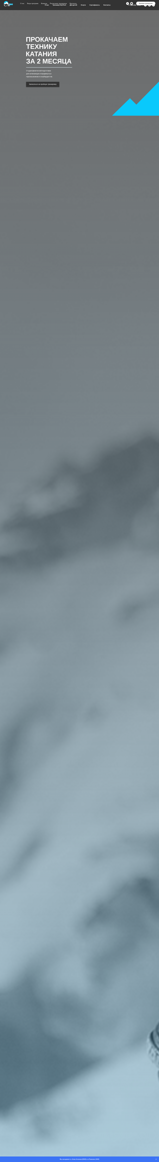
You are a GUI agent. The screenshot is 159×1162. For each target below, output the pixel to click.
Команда (44, 3)
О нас (22, 3)
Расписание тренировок (58, 3)
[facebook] (127, 3)
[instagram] (131, 3)
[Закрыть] (156, 1159)
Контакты (73, 3)
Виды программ (32, 3)
